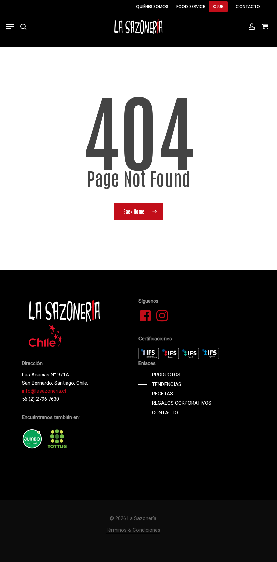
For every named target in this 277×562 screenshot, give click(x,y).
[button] (10, 26)
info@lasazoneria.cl (44, 391)
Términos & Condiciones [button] (133, 530)
